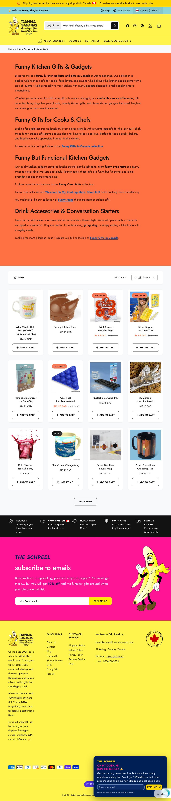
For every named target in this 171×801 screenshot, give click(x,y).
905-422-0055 (111, 661)
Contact (50, 646)
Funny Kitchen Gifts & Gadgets (32, 48)
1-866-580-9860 (114, 656)
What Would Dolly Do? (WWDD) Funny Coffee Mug (26, 330)
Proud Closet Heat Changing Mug (145, 466)
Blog (49, 651)
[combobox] (90, 25)
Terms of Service (77, 659)
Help (107, 10)
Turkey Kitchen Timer (65, 327)
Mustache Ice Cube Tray (105, 398)
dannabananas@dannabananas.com (114, 642)
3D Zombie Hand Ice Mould (145, 399)
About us (51, 642)
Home (11, 48)
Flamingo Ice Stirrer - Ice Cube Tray (25, 399)
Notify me (67, 482)
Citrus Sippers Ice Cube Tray (145, 328)
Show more (85, 501)
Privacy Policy (76, 654)
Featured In (52, 656)
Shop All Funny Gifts (54, 663)
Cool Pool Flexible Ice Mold (65, 399)
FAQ (71, 664)
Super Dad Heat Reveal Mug (105, 466)
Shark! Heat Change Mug (65, 465)
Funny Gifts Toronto (52, 671)
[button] (159, 25)
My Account (123, 10)
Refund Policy (76, 650)
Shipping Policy (77, 645)
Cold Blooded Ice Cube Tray (25, 466)
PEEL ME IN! (100, 601)
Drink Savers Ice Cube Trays (105, 328)
